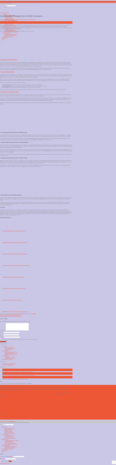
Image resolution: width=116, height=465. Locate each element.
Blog (3, 451)
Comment (2, 330)
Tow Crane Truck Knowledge (4, 12)
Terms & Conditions (11, 421)
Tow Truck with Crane (10, 348)
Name (1, 332)
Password (2, 458)
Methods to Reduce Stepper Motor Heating (10, 315)
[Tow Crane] (6, 3)
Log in (10, 461)
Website (2, 337)
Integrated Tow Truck (10, 428)
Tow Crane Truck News (7, 365)
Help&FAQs (5, 419)
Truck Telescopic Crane (10, 358)
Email (1, 334)
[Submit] (5, 7)
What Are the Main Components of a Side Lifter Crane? (14, 379)
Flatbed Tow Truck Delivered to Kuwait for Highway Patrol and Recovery (18, 375)
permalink (33, 313)
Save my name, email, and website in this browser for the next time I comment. (19, 339)
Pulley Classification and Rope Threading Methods (11, 316)
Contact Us (4, 417)
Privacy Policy (3, 421)
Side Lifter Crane (9, 24)
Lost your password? (4, 463)
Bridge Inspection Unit (10, 447)
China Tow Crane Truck (30, 19)
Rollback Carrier (9, 17)
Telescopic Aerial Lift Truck (11, 31)
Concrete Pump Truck (7, 359)
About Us (4, 416)
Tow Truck (4, 14)
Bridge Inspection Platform (11, 446)
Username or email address (6, 456)
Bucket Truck (5, 350)
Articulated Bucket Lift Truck (11, 352)
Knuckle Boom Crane (10, 23)
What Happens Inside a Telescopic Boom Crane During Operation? (17, 371)
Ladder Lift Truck (9, 441)
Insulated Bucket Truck (10, 353)
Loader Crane (5, 21)
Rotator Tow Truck (9, 347)
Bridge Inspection (6, 445)
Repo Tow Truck (8, 429)
